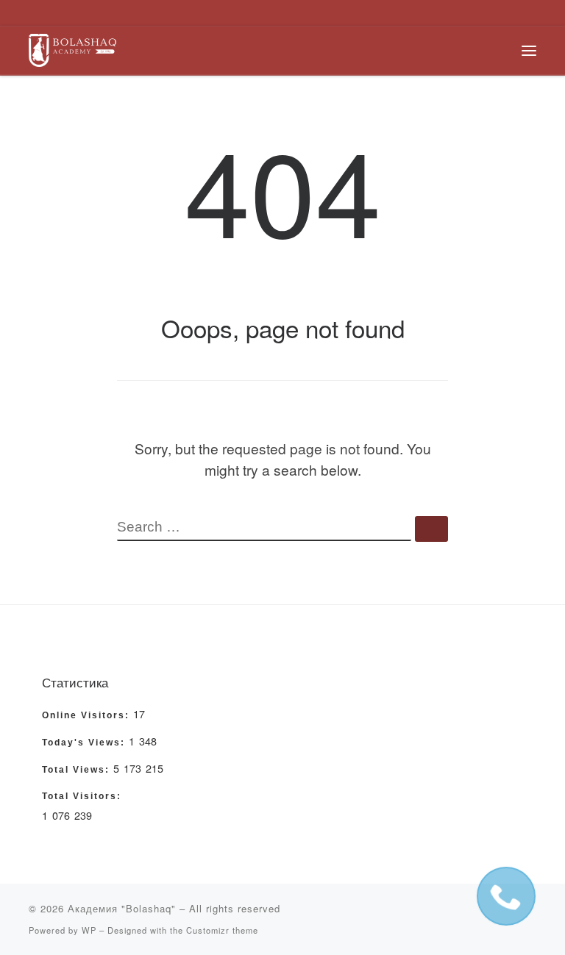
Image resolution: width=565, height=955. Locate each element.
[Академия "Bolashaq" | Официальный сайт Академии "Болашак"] (72, 47)
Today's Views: (85, 742)
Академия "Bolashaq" (122, 908)
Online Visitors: (87, 715)
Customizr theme (222, 930)
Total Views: (77, 770)
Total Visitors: (83, 796)
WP (89, 930)
